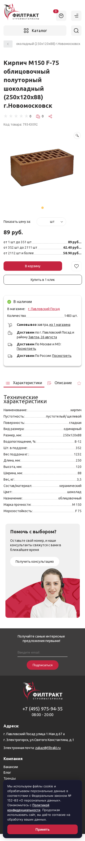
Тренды (10, 778)
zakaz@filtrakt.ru (48, 748)
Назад (8, 44)
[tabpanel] (42, 168)
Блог (7, 772)
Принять (42, 829)
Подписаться (43, 665)
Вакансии (11, 767)
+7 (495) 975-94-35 (42, 708)
